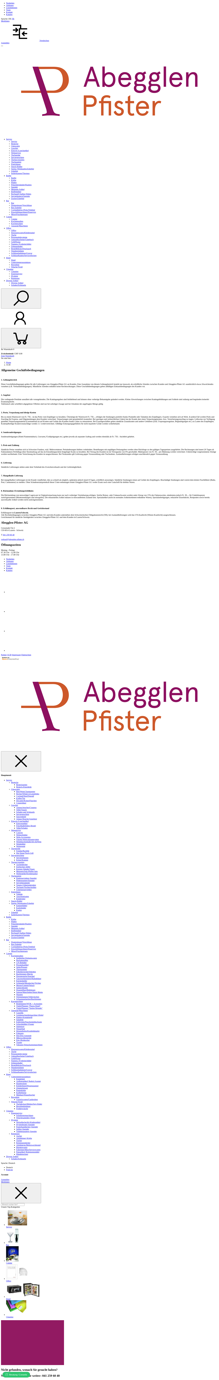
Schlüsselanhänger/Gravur (21, 253)
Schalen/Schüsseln (18, 285)
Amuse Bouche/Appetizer (26, 819)
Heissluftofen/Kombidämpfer (28, 1031)
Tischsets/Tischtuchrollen (26, 887)
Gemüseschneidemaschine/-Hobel (29, 1015)
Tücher (19, 1140)
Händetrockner (22, 1154)
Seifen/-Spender (22, 1129)
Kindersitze (20, 899)
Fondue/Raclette (22, 851)
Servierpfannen (22, 858)
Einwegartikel (21, 823)
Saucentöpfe (21, 817)
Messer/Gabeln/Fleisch (25, 985)
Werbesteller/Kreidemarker (27, 874)
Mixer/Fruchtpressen (19, 214)
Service (9, 139)
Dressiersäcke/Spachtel (25, 976)
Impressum (16, 655)
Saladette (19, 1020)
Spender (14, 187)
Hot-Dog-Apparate (23, 1036)
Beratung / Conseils (18, 1375)
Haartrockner (21, 1083)
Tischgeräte (15, 155)
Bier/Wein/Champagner (25, 791)
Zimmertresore (22, 1088)
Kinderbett (20, 1079)
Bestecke (14, 144)
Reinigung (15, 278)
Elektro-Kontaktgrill (24, 1017)
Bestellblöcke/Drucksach (21, 249)
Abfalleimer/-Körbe (24, 1138)
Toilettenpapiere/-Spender (26, 1131)
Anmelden (5, 43)
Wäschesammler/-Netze (25, 1118)
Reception (15, 265)
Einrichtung (16, 164)
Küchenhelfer (21, 981)
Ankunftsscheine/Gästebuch (22, 239)
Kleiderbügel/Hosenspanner (27, 1086)
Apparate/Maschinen (19, 226)
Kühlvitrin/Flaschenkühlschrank (29, 1022)
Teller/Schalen (22, 828)
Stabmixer (20, 1026)
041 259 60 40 (8, 535)
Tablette (19, 894)
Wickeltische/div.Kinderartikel (28, 1122)
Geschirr (14, 148)
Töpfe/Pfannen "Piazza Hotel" (28, 1006)
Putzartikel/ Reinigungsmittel (27, 1152)
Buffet (8, 176)
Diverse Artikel (12, 281)
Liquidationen (11, 8)
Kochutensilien (17, 221)
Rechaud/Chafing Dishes (21, 194)
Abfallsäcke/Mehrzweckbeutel (28, 1145)
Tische (13, 235)
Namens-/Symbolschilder (21, 244)
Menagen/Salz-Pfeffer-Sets (27, 871)
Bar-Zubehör (16, 208)
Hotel (8, 258)
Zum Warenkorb (7, 356)
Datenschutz (26, 655)
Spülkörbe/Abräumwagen (26, 958)
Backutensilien (22, 960)
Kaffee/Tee (20, 798)
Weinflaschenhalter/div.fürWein (28, 842)
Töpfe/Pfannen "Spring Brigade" (29, 1008)
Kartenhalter (21, 908)
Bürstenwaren (21, 1147)
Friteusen (20, 1033)
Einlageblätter (21, 906)
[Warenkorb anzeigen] (21, 338)
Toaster (19, 1042)
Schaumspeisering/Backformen (28, 999)
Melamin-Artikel (17, 189)
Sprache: (4, 19)
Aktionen (10, 5)
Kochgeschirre (17, 224)
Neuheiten (10, 3)
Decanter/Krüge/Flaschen (26, 801)
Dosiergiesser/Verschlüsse (21, 205)
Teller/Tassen (21, 810)
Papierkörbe (21, 1090)
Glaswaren (15, 146)
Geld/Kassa (15, 242)
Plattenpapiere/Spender (25, 880)
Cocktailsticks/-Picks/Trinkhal (23, 210)
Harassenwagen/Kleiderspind (23, 233)
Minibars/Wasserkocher (25, 1095)
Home (8, 362)
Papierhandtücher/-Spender (27, 1127)
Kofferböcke (21, 1093)
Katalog (9, 14)
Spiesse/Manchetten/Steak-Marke (29, 992)
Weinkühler (20, 844)
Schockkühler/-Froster (25, 1024)
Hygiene (14, 276)
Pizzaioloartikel (22, 965)
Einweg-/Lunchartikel (20, 151)
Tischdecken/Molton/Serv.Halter (29, 1104)
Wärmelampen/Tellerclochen (27, 997)
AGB (9, 655)
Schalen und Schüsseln (25, 812)
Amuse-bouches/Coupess (26, 807)
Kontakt (9, 12)
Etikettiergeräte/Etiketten (26, 972)
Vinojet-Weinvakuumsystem (27, 839)
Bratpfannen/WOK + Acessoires (29, 1004)
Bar (7, 201)
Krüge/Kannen (22, 860)
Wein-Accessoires (23, 837)
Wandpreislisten (17, 251)
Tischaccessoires (17, 160)
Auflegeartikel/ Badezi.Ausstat (28, 1081)
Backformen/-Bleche (24, 974)
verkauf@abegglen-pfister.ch (12, 539)
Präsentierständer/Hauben (21, 185)
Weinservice (16, 153)
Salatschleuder (22, 988)
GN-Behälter (21, 963)
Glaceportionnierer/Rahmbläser (28, 979)
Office (8, 228)
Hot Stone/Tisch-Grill (24, 853)
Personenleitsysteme (19, 237)
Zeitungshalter (17, 246)
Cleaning (9, 269)
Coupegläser (21, 803)
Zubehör (14, 171)
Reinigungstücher (23, 1143)
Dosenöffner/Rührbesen (25, 990)
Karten (19, 910)
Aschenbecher (22, 864)
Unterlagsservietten (24, 890)
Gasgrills (19, 1013)
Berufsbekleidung (23, 1106)
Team (8, 10)
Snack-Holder (16, 166)
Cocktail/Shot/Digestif (25, 796)
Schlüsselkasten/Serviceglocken (23, 255)
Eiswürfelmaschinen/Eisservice (23, 212)
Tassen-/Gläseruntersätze (26, 885)
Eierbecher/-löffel (23, 867)
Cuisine (9, 217)
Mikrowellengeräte (23, 1038)
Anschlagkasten (22, 896)
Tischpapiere (16, 162)
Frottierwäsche (22, 1109)
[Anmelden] (20, 327)
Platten (14, 182)
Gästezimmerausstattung (21, 262)
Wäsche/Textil (17, 267)
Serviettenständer (23, 883)
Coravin (19, 833)
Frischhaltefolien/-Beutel (26, 826)
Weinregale (20, 846)
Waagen (19, 994)
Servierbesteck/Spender (20, 196)
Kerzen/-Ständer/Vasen (25, 869)
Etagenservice (16, 274)
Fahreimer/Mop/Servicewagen (28, 1150)
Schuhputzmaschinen (24, 1115)
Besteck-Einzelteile (24, 787)
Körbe (13, 180)
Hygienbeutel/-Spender (25, 1125)
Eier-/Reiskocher (23, 1040)
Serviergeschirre (17, 157)
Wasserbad (20, 1029)
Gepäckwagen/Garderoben (27, 1099)
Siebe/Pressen (21, 967)
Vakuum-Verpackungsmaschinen (29, 1045)
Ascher (19, 1136)
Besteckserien (21, 785)
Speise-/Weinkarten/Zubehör (22, 169)
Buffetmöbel (16, 192)
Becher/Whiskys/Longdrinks (27, 794)
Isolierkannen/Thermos (20, 173)
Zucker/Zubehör (17, 198)
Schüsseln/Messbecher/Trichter (28, 983)
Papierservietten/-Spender (26, 878)
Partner (4, 655)
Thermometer (21, 969)
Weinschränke (22, 835)
